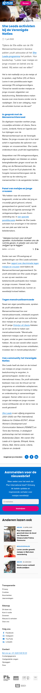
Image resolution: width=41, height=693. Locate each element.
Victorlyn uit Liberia (21, 325)
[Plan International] (7, 3)
